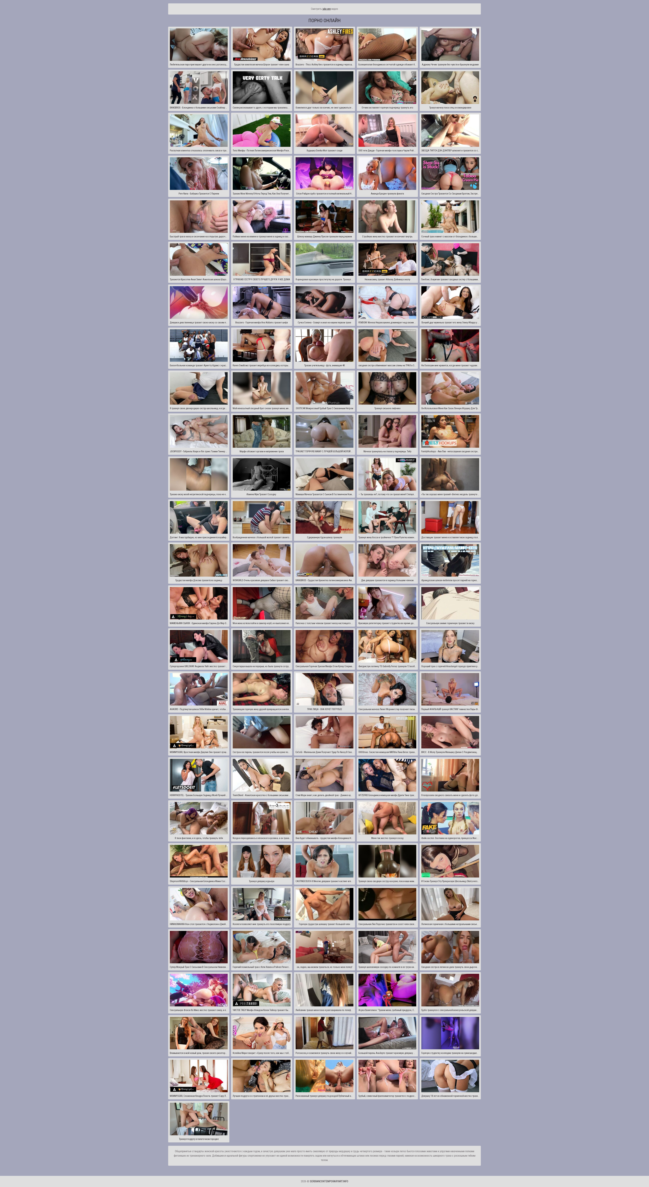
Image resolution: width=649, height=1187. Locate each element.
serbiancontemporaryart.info (329, 1181)
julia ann (326, 8)
